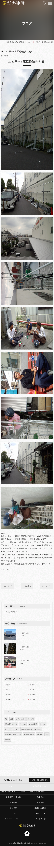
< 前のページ (7, 586)
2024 (46, 734)
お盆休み (39, 734)
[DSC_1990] (27, 219)
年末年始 (7, 739)
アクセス (42, 724)
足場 (11, 719)
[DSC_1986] (27, 264)
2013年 (32, 700)
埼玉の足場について (11, 724)
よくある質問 (33, 724)
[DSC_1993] (27, 443)
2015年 (32, 695)
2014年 (8, 700)
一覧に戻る (27, 586)
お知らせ (40, 802)
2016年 (8, 695)
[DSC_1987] (27, 398)
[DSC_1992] (27, 174)
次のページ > (46, 586)
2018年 (8, 690)
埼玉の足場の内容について (13, 734)
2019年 (32, 685)
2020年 (8, 685)
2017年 (32, 690)
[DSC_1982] (27, 309)
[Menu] (50, 3)
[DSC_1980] (27, 353)
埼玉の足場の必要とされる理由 (31, 729)
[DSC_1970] (27, 488)
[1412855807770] (27, 71)
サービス (23, 724)
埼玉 (6, 719)
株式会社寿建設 (29, 734)
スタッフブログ (6, 569)
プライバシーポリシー (11, 729)
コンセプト (31, 719)
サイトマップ (40, 819)
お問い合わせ (20, 719)
